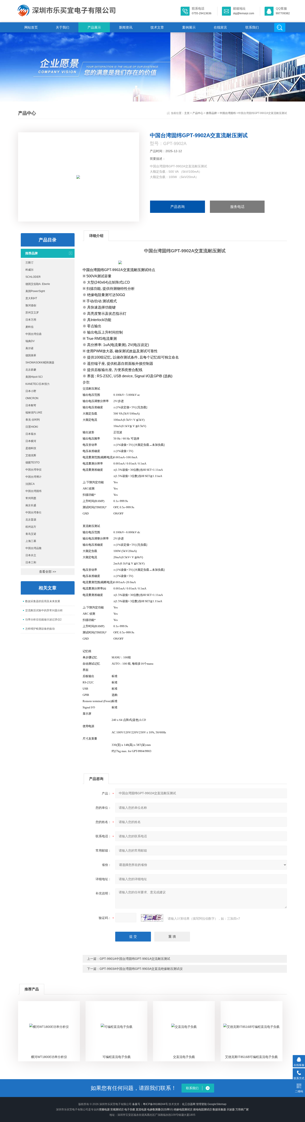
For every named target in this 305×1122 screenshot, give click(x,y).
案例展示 (189, 27)
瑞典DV (30, 341)
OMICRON (31, 398)
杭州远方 (30, 526)
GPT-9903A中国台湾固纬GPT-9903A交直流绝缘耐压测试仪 (141, 969)
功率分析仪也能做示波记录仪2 (43, 619)
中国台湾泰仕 (33, 512)
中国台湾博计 (33, 476)
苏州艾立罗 (32, 312)
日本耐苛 (30, 405)
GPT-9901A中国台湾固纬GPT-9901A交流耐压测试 (135, 958)
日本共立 (30, 555)
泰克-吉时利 (32, 419)
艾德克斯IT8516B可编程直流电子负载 (251, 1057)
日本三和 (30, 562)
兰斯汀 (29, 262)
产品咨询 (177, 207)
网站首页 (31, 27)
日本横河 (30, 441)
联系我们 (252, 27)
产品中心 (197, 113)
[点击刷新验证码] (152, 918)
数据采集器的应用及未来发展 (42, 601)
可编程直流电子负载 (116, 1057)
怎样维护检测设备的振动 (40, 628)
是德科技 (30, 448)
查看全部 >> (47, 571)
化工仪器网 (188, 1104)
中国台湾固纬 (228, 113)
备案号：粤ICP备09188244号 (150, 1104)
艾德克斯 (30, 455)
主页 (187, 113)
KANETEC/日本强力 (37, 384)
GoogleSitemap (216, 1104)
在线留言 (220, 27)
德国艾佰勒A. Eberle (37, 284)
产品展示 (94, 27)
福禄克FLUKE (33, 412)
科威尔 (29, 269)
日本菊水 (30, 434)
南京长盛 (30, 505)
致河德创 (30, 305)
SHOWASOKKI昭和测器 (39, 362)
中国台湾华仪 (33, 469)
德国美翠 (30, 355)
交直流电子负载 (184, 1057)
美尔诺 (29, 348)
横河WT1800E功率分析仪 (49, 1057)
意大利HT (31, 298)
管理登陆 (201, 1104)
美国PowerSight (35, 291)
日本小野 (30, 391)
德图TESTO (32, 462)
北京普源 (30, 519)
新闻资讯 (125, 27)
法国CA (30, 483)
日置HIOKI (31, 426)
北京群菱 (30, 369)
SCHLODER (33, 276)
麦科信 (29, 326)
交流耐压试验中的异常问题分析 (44, 610)
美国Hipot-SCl (34, 376)
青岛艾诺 (30, 533)
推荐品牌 (211, 113)
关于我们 (62, 27)
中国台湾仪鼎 (33, 334)
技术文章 (157, 27)
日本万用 (30, 319)
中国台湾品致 (33, 548)
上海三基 (30, 541)
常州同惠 (30, 498)
